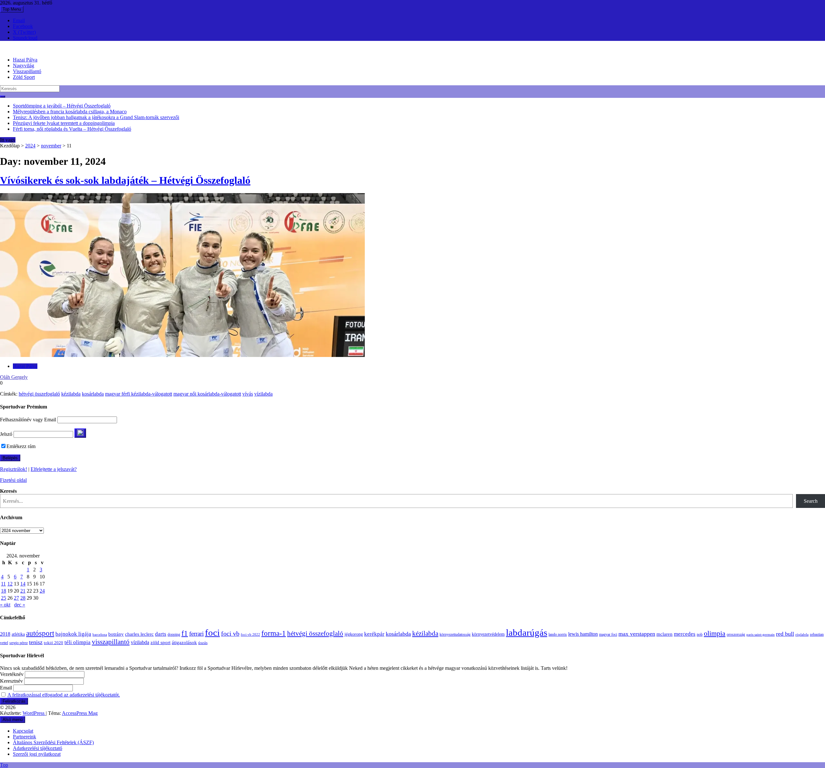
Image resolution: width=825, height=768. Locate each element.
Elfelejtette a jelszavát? (54, 469)
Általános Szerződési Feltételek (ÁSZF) (53, 742)
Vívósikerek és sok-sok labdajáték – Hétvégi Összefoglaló (125, 180)
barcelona (99, 634)
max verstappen (636, 634)
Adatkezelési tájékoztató (37, 748)
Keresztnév (11, 681)
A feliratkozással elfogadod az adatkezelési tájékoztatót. (63, 695)
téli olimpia (77, 642)
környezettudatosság (455, 634)
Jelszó (6, 434)
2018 (5, 634)
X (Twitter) (24, 32)
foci (212, 632)
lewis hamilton (583, 634)
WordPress (34, 713)
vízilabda (263, 394)
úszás (203, 642)
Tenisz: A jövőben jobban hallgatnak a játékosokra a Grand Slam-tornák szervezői (96, 117)
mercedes (684, 634)
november (51, 145)
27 (16, 598)
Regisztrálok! (13, 469)
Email (19, 20)
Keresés (8, 491)
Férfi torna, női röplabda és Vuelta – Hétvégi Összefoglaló (72, 129)
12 (10, 583)
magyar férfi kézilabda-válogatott (138, 394)
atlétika (18, 634)
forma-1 (273, 633)
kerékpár (374, 634)
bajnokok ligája (73, 634)
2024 (30, 145)
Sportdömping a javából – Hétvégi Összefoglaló (62, 105)
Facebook (23, 26)
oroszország (736, 634)
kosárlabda (93, 394)
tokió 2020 (53, 643)
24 (42, 591)
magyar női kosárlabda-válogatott (207, 394)
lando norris (557, 634)
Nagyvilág (23, 65)
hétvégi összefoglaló (39, 394)
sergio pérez (18, 643)
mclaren (664, 634)
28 (22, 598)
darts (160, 634)
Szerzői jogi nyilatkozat (37, 754)
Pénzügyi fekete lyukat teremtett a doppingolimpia (64, 123)
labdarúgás (526, 632)
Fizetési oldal (13, 480)
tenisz (36, 642)
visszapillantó (111, 642)
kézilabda (71, 394)
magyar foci (608, 634)
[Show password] (80, 433)
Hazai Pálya (25, 59)
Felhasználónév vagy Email (28, 419)
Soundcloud (25, 38)
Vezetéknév (12, 674)
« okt (5, 604)
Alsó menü (13, 719)
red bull (785, 634)
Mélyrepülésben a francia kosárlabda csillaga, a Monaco (70, 111)
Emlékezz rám (20, 446)
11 (3, 583)
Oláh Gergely (14, 377)
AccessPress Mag (80, 713)
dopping (174, 634)
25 (3, 598)
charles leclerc (139, 634)
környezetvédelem (488, 634)
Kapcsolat (23, 731)
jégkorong (354, 634)
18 (3, 591)
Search (811, 501)
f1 (184, 633)
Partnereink (24, 736)
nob (700, 634)
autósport (40, 633)
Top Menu (12, 9)
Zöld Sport (24, 77)
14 (22, 583)
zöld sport (160, 642)
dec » (19, 604)
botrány (116, 634)
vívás (247, 394)
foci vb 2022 (250, 634)
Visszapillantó (27, 71)
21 (22, 591)
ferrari (196, 633)
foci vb (230, 633)
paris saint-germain (760, 634)
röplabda (802, 634)
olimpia (714, 633)
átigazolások (184, 642)
